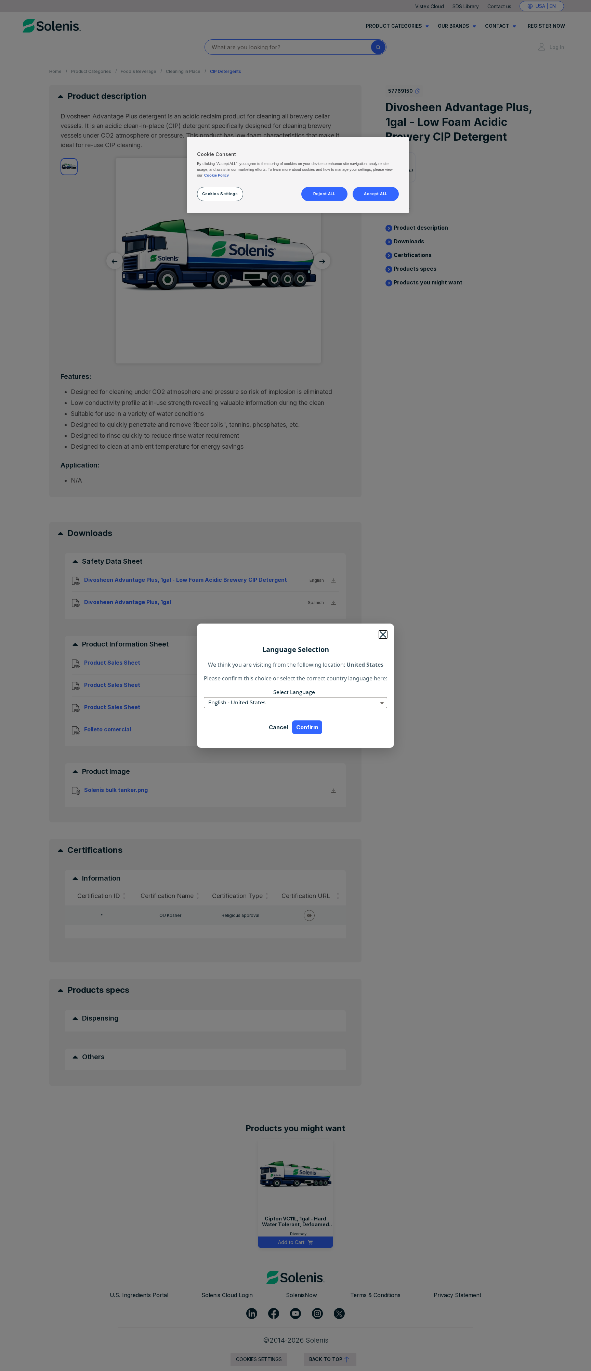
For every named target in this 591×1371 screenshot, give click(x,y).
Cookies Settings (220, 193)
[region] (298, 175)
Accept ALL (376, 193)
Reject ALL (324, 193)
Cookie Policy (216, 175)
